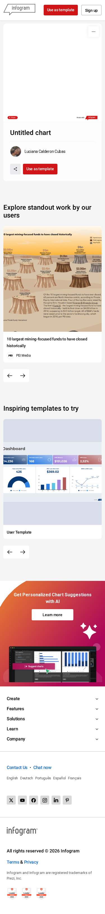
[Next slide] (22, 375)
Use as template (61, 10)
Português (43, 778)
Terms (13, 862)
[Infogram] (19, 10)
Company (16, 739)
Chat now (42, 767)
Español (59, 778)
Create (13, 698)
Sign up (91, 10)
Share (13, 117)
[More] (93, 31)
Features (15, 708)
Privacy (31, 862)
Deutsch (26, 778)
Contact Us (17, 767)
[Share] (15, 169)
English (12, 778)
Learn (12, 728)
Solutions (16, 718)
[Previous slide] (9, 375)
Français (74, 778)
